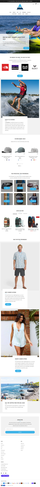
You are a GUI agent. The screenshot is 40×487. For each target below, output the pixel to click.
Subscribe (20, 432)
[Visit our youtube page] (6, 473)
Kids (17, 12)
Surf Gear (28, 12)
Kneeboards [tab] (20, 213)
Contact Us (23, 445)
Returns (22, 448)
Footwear (2, 455)
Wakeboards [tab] (15, 213)
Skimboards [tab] (25, 213)
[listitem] (20, 1)
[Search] (37, 3)
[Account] (33, 3)
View (7, 201)
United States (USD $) (3, 481)
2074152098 (3, 465)
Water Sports (3, 453)
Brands (2, 458)
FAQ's (22, 450)
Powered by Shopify (3, 485)
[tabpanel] (20, 225)
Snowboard (24, 12)
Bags (2, 457)
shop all (8, 304)
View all (19, 165)
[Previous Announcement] (3, 1)
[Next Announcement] (36, 1)
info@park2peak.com (4, 464)
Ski (20, 12)
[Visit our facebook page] (1, 473)
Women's (14, 12)
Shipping (22, 446)
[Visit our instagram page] (3, 473)
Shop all (26, 48)
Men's (10, 12)
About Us (22, 443)
